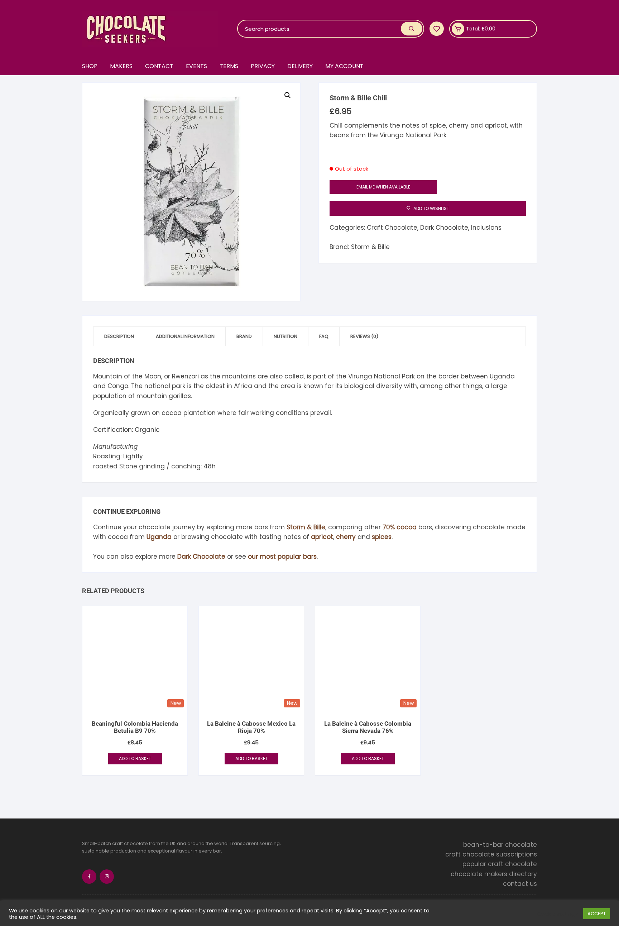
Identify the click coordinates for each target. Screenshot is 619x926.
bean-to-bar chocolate (500, 844)
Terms (229, 66)
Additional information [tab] (185, 336)
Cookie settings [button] (557, 914)
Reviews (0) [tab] (364, 336)
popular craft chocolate (499, 864)
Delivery (300, 66)
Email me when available (383, 187)
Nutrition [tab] (285, 336)
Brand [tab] (244, 336)
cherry (346, 537)
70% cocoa (400, 527)
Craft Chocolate (392, 227)
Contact (159, 66)
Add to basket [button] (135, 758)
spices (382, 537)
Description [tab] (119, 336)
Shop (89, 66)
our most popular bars (282, 556)
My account (344, 66)
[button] (287, 95)
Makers (121, 66)
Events (196, 66)
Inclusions (486, 227)
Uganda (159, 537)
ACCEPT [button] (596, 913)
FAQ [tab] (323, 336)
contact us (520, 883)
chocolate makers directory (494, 874)
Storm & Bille (370, 247)
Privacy (263, 66)
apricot (322, 537)
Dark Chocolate (444, 227)
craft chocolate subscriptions (491, 854)
